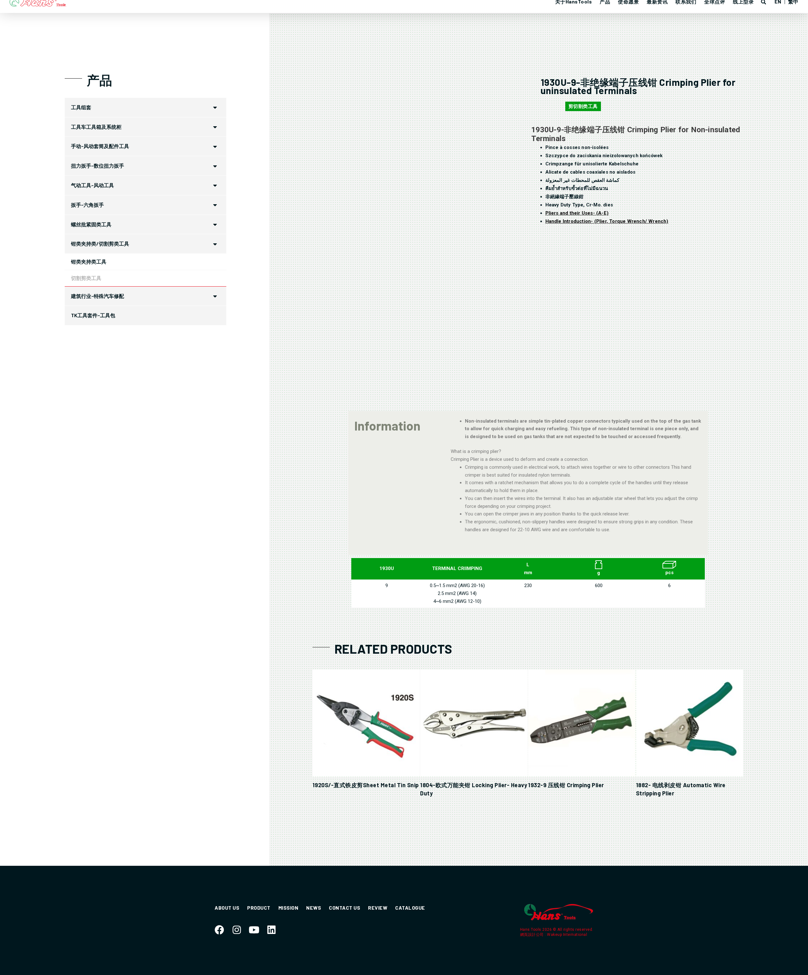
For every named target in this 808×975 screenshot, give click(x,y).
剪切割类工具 (583, 106)
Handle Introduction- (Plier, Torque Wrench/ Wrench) (606, 221)
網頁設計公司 (532, 934)
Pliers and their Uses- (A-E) (577, 213)
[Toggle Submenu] (215, 107)
